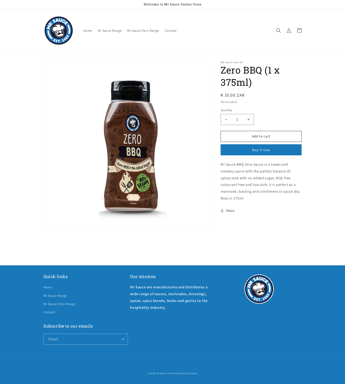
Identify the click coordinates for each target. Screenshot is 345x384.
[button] (278, 30)
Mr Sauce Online (166, 373)
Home (47, 287)
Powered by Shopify (186, 373)
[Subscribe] (122, 339)
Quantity (226, 110)
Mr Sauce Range (55, 296)
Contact (49, 312)
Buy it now (261, 150)
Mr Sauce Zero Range (59, 304)
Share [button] (230, 210)
